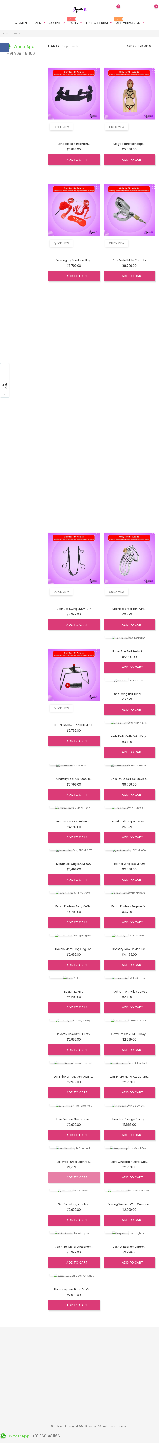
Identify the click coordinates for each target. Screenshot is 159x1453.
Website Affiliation (52, 1400)
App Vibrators (130, 21)
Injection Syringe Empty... (129, 1119)
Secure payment (51, 1376)
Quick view (61, 127)
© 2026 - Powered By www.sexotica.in (25, 1448)
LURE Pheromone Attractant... (73, 1077)
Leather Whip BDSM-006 (129, 864)
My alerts (100, 1370)
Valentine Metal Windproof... (74, 1247)
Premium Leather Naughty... (73, 376)
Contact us (47, 1412)
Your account (105, 1332)
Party (76, 21)
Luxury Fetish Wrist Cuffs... (129, 376)
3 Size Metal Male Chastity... (129, 260)
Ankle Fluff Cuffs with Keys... (129, 736)
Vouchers (101, 1364)
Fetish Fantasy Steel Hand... (74, 821)
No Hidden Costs (78, 1388)
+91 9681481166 (15, 1400)
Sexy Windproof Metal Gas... (129, 1162)
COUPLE (57, 23)
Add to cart (76, 159)
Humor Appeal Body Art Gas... (73, 1289)
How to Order (49, 1370)
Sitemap (46, 1418)
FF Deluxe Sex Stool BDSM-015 (73, 725)
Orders (99, 1346)
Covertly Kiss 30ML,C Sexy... (129, 1034)
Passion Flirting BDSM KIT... (129, 821)
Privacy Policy (49, 1388)
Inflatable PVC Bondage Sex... (129, 492)
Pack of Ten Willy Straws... (129, 992)
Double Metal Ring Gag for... (73, 949)
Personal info (103, 1340)
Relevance (145, 46)
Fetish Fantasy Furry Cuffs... (73, 906)
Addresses (101, 1358)
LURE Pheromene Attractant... (129, 1077)
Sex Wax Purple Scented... (74, 1162)
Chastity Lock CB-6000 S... (74, 779)
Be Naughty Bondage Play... (74, 260)
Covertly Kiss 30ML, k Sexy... (74, 1034)
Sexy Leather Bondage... (129, 144)
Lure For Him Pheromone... (73, 1119)
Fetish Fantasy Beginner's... (129, 906)
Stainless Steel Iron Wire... (129, 609)
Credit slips (102, 1352)
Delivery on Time (78, 1362)
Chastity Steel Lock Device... (129, 779)
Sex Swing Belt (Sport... (129, 694)
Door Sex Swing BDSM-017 (74, 609)
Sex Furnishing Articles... (74, 1204)
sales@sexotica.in (17, 1407)
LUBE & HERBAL (99, 23)
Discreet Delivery (78, 1350)
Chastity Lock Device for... (129, 949)
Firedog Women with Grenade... (129, 1204)
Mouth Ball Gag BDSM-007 (74, 864)
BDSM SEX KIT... (73, 992)
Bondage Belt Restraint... (74, 144)
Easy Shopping (77, 1356)
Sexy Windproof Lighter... (129, 1247)
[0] (152, 9)
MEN (40, 23)
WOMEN (23, 23)
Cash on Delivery (51, 1382)
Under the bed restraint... (129, 651)
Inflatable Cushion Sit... (74, 492)
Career (45, 1406)
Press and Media (51, 1394)
